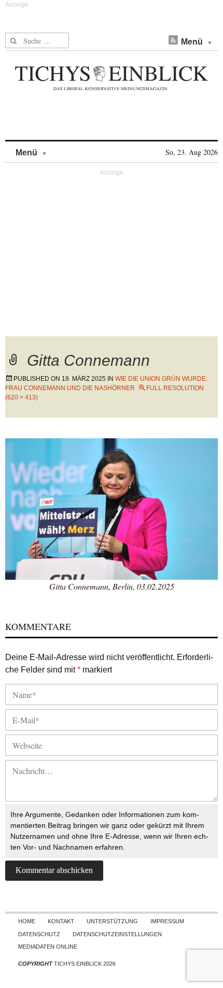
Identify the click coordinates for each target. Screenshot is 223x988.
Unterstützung (112, 921)
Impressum (167, 921)
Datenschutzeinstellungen (117, 934)
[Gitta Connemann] (111, 507)
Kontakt (61, 921)
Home (26, 921)
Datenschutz (39, 934)
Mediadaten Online (47, 946)
